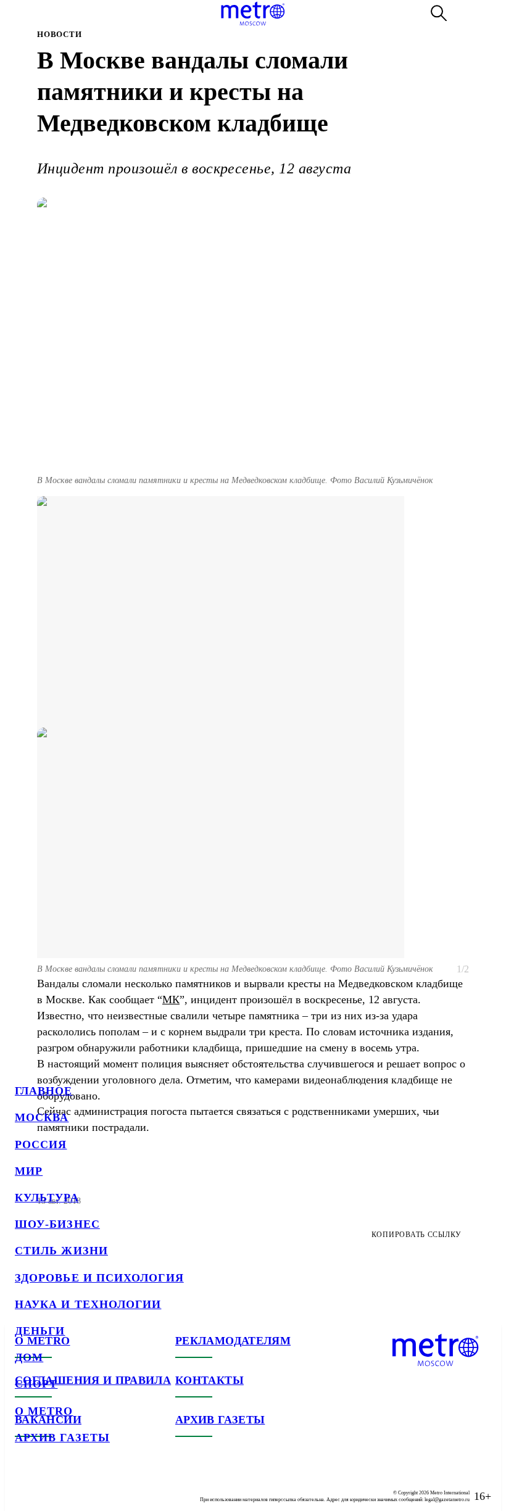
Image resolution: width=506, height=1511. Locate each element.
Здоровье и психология (99, 1278)
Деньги (40, 1331)
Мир (29, 1171)
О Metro (44, 1411)
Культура (47, 1197)
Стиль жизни (61, 1250)
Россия (41, 1144)
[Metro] (252, 13)
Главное (44, 1091)
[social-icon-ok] (74, 1486)
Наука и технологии (88, 1304)
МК (171, 999)
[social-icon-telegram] (49, 1486)
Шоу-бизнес (57, 1224)
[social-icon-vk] (25, 1486)
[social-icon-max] (99, 1486)
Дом (29, 1357)
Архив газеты (62, 1437)
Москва (41, 1117)
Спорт (36, 1384)
